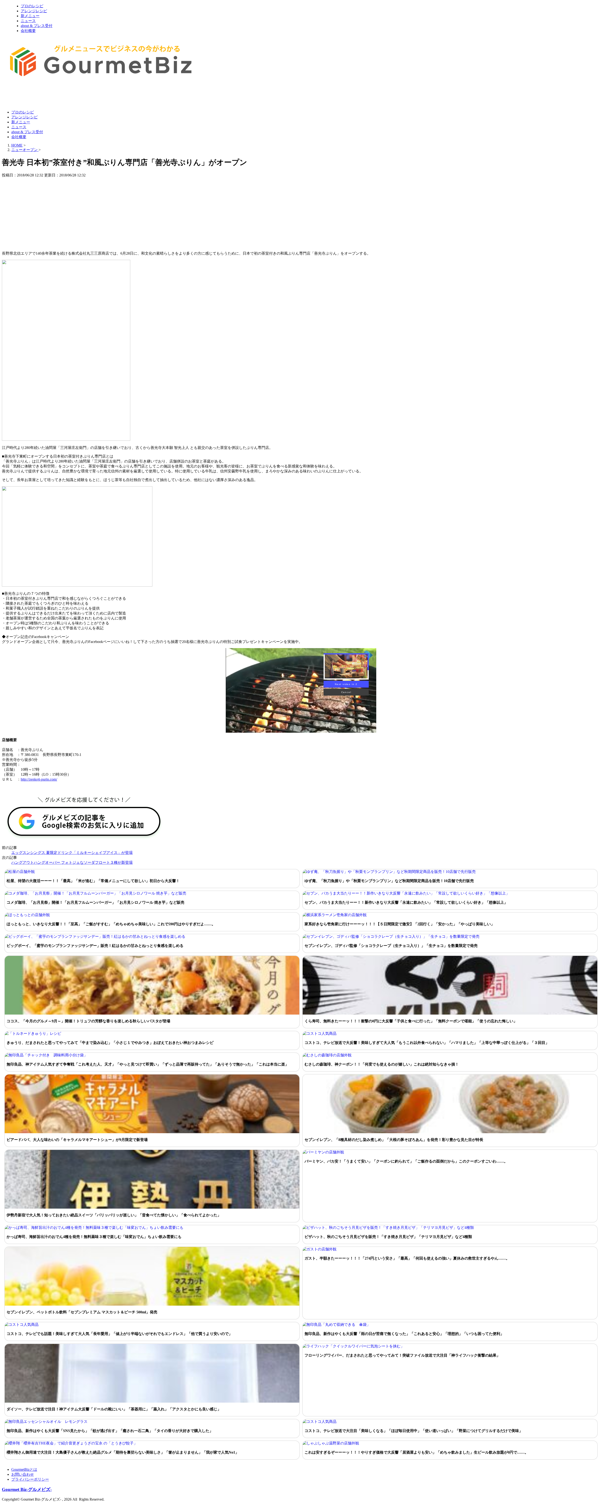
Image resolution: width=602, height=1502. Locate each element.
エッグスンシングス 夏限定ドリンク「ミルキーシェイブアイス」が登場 (72, 853)
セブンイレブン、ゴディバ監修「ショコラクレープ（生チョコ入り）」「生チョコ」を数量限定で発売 (391, 946)
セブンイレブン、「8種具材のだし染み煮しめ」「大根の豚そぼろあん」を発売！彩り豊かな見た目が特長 (394, 1140)
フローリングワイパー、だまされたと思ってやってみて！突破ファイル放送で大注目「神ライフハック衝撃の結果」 (402, 1355)
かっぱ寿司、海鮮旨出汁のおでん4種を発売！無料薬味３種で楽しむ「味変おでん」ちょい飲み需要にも (94, 1237)
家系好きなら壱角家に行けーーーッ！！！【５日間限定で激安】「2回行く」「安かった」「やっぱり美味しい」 (400, 924)
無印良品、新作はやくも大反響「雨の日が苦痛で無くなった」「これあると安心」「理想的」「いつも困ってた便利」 (404, 1334)
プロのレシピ (32, 6)
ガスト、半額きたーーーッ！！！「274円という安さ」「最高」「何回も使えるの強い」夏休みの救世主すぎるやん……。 (407, 1258)
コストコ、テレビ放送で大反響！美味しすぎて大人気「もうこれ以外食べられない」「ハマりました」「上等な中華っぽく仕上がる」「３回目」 (427, 1043)
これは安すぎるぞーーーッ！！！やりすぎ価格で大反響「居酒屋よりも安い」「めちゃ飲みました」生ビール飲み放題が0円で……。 (416, 1452)
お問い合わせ (22, 1474)
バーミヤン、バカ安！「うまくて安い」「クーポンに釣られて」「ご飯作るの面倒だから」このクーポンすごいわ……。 (406, 1161)
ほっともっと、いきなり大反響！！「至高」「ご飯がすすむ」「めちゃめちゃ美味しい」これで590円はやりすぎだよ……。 (111, 924)
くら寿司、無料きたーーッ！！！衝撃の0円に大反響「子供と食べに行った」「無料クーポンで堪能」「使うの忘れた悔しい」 (411, 1021)
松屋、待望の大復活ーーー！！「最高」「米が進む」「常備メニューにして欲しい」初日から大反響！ (93, 881)
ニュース (28, 21)
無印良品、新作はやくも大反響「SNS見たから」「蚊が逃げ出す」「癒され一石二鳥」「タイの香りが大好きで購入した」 (110, 1431)
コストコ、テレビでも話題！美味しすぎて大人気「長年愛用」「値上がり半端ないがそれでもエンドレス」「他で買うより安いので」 (119, 1334)
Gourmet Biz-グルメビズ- (27, 1489)
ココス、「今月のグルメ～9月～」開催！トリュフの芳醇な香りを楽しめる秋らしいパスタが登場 (88, 1021)
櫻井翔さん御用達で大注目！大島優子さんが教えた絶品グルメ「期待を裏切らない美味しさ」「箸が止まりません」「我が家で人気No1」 (123, 1452)
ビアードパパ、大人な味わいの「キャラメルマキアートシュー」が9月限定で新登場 (77, 1140)
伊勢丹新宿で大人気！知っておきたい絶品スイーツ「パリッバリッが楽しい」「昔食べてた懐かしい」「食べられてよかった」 (114, 1215)
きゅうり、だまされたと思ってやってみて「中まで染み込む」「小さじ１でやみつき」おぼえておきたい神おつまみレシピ (110, 1043)
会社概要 (28, 31)
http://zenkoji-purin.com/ (39, 779)
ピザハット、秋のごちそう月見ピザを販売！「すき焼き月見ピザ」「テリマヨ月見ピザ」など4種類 (388, 1237)
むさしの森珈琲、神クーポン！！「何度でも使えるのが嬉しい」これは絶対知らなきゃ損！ (382, 1064)
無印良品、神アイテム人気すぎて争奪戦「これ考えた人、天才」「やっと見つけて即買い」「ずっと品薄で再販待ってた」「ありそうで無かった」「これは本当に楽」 (148, 1064)
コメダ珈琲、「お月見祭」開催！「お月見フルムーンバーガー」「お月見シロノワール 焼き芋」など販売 (95, 902)
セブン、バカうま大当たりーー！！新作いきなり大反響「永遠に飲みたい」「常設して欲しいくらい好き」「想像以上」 (406, 902)
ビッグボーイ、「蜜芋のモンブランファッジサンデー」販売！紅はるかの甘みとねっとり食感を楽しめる (95, 946)
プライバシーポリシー (30, 1479)
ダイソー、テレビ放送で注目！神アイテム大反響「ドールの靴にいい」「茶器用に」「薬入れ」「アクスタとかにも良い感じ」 (114, 1409)
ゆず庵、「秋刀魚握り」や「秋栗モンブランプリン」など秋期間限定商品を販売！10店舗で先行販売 (389, 881)
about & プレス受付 (36, 26)
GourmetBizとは (24, 1469)
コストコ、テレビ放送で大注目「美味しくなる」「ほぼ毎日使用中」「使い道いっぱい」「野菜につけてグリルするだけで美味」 (414, 1431)
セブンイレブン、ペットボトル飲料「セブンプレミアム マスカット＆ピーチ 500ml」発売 (82, 1312)
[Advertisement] (87, 94)
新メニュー (30, 16)
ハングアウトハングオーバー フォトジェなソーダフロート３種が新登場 (72, 862)
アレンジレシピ (34, 11)
